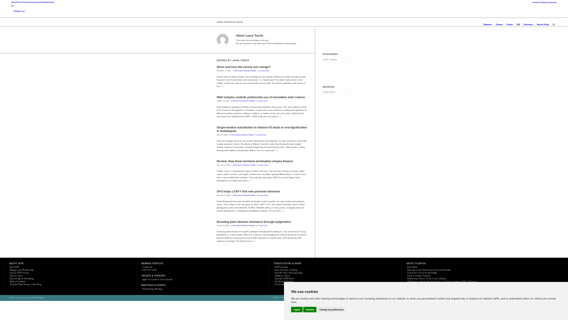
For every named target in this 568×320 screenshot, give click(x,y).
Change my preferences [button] (331, 309)
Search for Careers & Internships (422, 273)
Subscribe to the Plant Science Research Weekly (428, 270)
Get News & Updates (284, 282)
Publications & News (287, 264)
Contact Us (147, 267)
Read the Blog (289, 273)
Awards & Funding (153, 276)
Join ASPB (14, 267)
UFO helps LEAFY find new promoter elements (248, 191)
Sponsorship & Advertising (22, 279)
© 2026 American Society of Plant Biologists (26, 298)
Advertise (50, 2)
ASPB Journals (281, 267)
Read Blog (286, 270)
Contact (32, 2)
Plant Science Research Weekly (245, 70)
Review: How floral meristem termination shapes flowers (255, 161)
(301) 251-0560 (149, 270)
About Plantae (416, 264)
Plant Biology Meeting (152, 289)
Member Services (152, 264)
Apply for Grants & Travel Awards (157, 280)
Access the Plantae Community (544, 2)
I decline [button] (310, 309)
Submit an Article (282, 276)
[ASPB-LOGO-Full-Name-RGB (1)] (15, 11)
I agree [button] (296, 309)
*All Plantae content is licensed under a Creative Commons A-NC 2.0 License (442, 282)
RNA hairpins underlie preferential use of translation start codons (261, 97)
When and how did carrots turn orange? (244, 67)
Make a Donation (17, 282)
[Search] (554, 24)
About (13, 2)
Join (36, 2)
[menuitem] (544, 2)
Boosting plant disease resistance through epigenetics (254, 222)
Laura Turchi (264, 70)
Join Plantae (412, 267)
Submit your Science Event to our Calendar (426, 279)
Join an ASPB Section (19, 273)
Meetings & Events (153, 285)
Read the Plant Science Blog (25, 285)
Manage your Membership (21, 270)
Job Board (42, 2)
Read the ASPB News (284, 279)
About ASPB (16, 264)
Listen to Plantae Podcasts (418, 276)
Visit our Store (16, 276)
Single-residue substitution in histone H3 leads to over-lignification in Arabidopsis (262, 129)
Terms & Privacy (22, 2)
